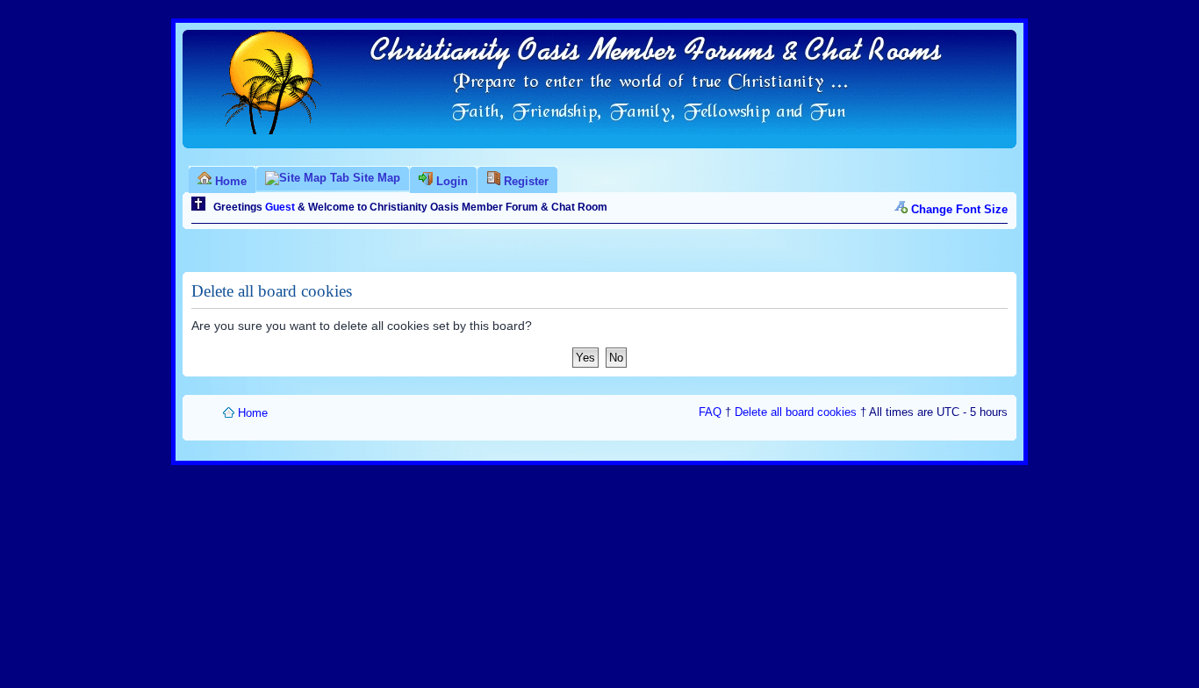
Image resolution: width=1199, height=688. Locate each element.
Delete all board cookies (796, 412)
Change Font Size (959, 209)
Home (253, 412)
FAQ (710, 412)
